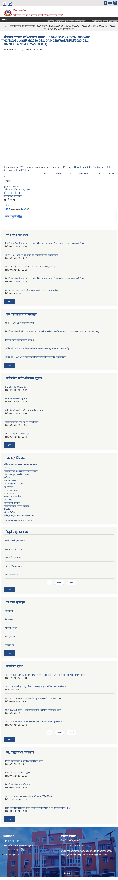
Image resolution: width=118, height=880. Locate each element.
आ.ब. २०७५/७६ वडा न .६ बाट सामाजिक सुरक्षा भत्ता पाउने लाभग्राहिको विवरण (33, 710)
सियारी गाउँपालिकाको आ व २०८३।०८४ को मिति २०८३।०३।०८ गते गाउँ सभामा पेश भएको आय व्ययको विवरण (44, 243)
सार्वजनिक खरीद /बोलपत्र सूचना (18, 845)
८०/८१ (6, 205)
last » (71, 583)
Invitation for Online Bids (16, 387)
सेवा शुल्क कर (10, 636)
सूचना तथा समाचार (11, 186)
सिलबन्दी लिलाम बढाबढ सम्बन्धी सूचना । (19, 340)
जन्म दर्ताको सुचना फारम (13, 557)
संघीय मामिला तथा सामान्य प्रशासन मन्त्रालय (20, 464)
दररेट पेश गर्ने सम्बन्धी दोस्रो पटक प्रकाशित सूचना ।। (24, 410)
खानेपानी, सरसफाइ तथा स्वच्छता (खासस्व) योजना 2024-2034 (28, 796)
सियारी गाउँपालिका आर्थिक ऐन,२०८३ (18, 773)
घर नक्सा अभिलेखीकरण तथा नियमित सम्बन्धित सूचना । (62, 21)
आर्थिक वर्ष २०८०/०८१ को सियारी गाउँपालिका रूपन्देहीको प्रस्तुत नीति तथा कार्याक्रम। (36, 357)
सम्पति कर (9, 611)
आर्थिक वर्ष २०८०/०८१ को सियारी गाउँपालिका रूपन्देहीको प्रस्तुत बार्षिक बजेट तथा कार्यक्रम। (38, 348)
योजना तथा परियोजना (13, 196)
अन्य (9, 301)
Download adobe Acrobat (87, 167)
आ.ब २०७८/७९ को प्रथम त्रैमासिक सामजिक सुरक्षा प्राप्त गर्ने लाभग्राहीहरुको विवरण (35, 686)
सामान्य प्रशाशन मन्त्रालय (13, 484)
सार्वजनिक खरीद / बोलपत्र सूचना (17, 189)
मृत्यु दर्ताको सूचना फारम (13, 549)
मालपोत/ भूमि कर (11, 628)
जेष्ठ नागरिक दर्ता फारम (13, 566)
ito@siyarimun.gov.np (71, 854)
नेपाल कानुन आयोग (11, 499)
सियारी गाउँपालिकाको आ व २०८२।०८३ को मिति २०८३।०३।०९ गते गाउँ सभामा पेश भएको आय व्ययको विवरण (44, 278)
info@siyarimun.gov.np (77, 851)
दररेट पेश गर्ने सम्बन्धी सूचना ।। (16, 398)
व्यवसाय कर (9, 645)
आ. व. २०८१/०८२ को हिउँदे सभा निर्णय (19, 323)
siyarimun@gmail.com (100, 851)
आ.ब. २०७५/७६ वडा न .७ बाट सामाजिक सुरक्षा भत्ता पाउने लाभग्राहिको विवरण (33, 698)
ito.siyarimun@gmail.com (95, 854)
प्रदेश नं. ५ (8, 477)
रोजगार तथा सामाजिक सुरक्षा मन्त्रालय (18, 520)
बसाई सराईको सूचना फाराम (15, 540)
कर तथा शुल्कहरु (11, 854)
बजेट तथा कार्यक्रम (12, 193)
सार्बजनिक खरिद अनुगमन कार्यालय (16, 506)
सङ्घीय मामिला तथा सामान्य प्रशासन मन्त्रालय (21, 471)
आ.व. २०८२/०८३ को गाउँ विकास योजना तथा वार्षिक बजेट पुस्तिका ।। (30, 267)
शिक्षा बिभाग (8, 509)
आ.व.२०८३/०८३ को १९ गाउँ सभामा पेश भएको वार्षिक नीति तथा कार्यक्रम (31, 255)
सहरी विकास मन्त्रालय (12, 503)
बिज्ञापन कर (9, 619)
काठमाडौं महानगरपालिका (12, 496)
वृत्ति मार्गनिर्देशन (9, 512)
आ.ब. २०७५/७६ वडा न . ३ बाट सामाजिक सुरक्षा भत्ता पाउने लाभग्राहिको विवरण (33, 721)
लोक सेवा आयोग (10, 480)
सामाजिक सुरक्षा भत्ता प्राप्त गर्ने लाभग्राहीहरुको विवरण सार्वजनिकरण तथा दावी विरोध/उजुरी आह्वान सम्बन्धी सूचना (45, 675)
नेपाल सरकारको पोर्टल (12, 490)
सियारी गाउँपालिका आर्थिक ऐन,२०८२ (18, 784)
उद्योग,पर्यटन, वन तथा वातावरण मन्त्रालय (19, 515)
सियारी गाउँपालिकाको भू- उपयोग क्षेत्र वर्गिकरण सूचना (24, 761)
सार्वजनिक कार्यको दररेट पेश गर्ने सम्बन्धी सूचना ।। (23, 422)
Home (4, 26)
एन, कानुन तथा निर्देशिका (15, 849)
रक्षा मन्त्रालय (9, 493)
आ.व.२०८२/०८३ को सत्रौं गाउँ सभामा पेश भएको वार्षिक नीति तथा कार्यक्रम (32, 290)
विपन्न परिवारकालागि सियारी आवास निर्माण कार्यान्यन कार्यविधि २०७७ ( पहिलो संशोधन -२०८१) (38, 808)
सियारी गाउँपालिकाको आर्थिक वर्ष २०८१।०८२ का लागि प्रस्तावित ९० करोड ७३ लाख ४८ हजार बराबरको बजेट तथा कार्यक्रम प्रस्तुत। (53, 331)
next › (59, 583)
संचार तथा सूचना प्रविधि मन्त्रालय (16, 474)
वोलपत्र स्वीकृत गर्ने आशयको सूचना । (19, 434)
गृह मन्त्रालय (8, 468)
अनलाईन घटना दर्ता (12, 575)
